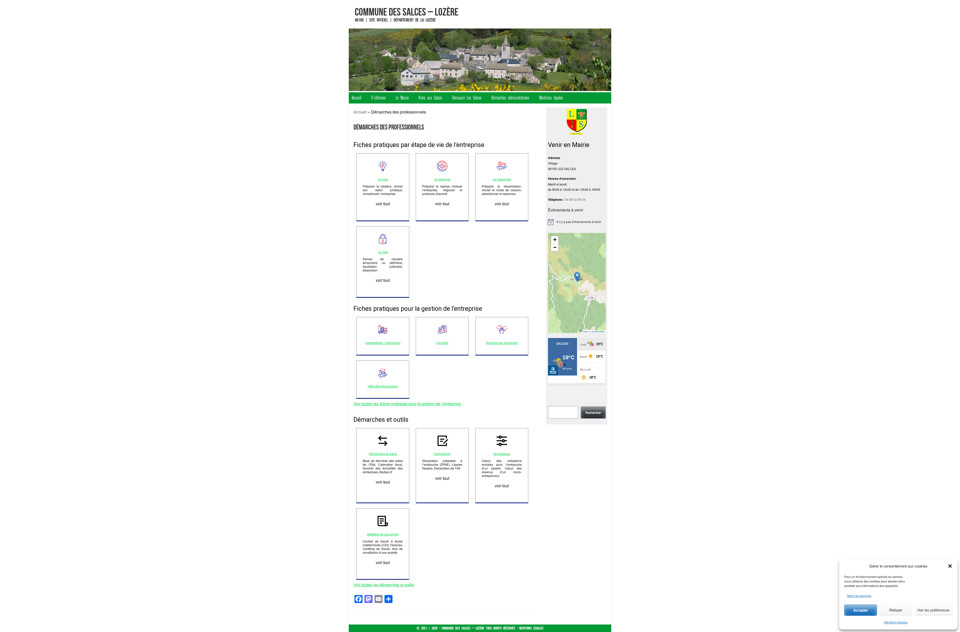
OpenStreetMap (598, 331)
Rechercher (593, 412)
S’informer (378, 97)
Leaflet (585, 331)
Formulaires (442, 454)
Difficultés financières (383, 386)
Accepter (860, 609)
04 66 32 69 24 (575, 199)
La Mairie (402, 97)
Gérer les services (859, 596)
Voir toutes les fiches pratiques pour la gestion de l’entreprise (407, 403)
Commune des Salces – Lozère (406, 12)
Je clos (383, 252)
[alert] (577, 222)
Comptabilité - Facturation (382, 343)
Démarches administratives (510, 97)
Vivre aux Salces (430, 97)
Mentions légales (896, 622)
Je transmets (501, 179)
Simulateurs (502, 454)
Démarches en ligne (383, 454)
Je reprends (442, 179)
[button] (950, 566)
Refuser (895, 609)
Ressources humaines (502, 343)
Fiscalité (442, 343)
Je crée (383, 179)
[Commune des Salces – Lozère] (480, 59)
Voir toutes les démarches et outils (384, 585)
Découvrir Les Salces (467, 97)
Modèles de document (382, 534)
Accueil (356, 97)
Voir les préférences (933, 609)
